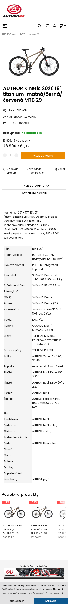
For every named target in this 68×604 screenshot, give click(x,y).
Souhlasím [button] (51, 601)
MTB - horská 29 (29, 34)
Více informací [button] (56, 593)
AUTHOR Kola (9, 34)
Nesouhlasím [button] (17, 601)
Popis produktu (34, 186)
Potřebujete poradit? (34, 193)
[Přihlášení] (54, 26)
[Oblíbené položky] (48, 26)
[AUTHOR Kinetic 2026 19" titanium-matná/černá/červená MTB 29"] (34, 61)
